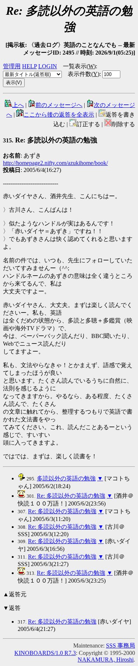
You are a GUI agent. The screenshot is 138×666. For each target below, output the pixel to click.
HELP (29, 66)
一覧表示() (79, 66)
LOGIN (47, 66)
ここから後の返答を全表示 (59, 114)
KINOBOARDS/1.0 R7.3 (45, 653)
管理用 (12, 66)
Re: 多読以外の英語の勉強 (71, 496)
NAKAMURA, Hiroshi (106, 659)
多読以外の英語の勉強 (66, 478)
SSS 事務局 (120, 645)
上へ (18, 105)
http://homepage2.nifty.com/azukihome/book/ (55, 163)
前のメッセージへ (58, 105)
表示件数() (83, 74)
